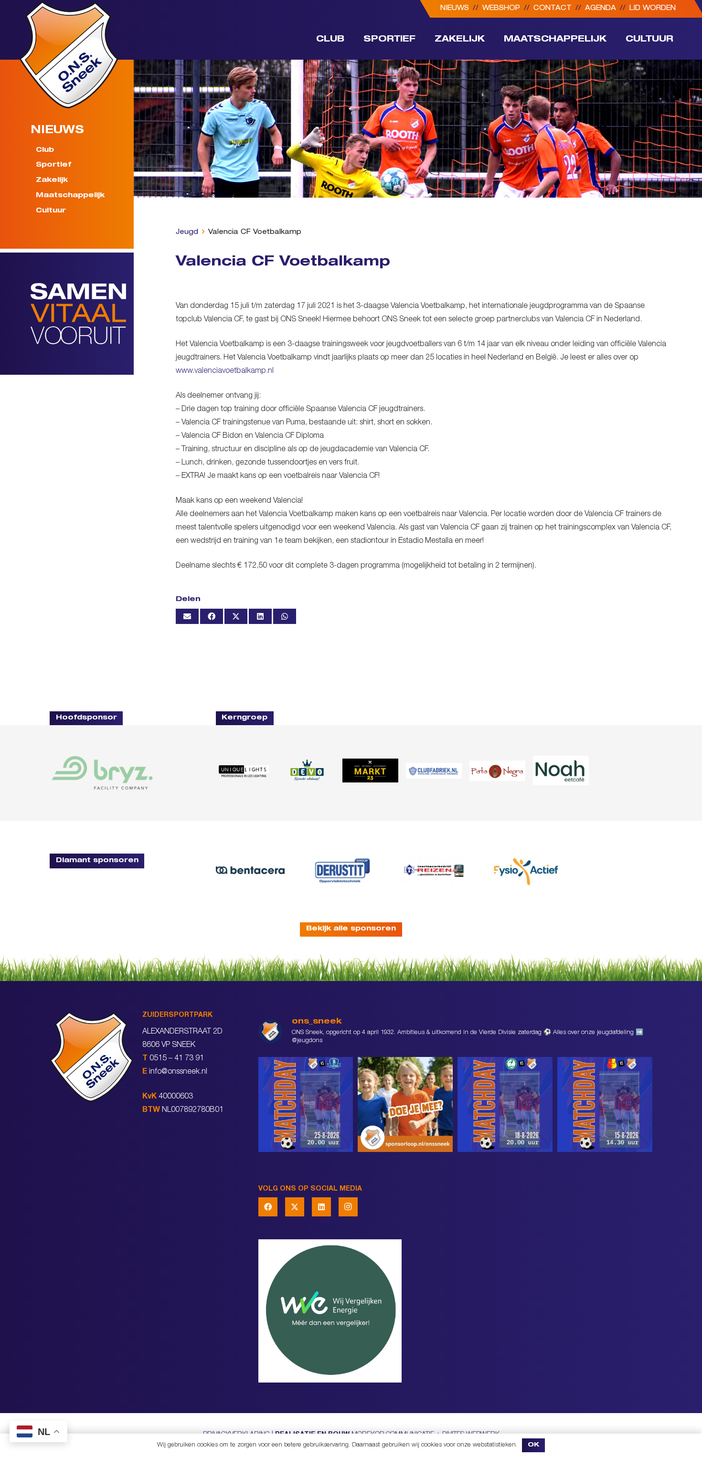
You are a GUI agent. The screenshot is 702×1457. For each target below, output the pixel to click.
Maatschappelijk (70, 196)
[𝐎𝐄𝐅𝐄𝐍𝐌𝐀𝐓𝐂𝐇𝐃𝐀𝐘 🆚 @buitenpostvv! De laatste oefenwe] (305, 1104)
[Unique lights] (244, 770)
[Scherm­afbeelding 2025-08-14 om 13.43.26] (561, 770)
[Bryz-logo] (102, 773)
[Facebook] (267, 1206)
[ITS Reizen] (434, 870)
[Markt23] (370, 770)
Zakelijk (52, 181)
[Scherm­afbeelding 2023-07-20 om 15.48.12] (342, 870)
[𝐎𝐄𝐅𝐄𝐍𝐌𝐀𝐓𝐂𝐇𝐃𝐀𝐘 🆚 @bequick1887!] (604, 1104)
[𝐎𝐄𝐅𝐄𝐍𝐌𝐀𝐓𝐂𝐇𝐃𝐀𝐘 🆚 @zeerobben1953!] (505, 1104)
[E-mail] (187, 616)
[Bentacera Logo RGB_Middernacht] (250, 870)
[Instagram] (348, 1206)
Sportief (53, 165)
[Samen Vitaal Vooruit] (82, 314)
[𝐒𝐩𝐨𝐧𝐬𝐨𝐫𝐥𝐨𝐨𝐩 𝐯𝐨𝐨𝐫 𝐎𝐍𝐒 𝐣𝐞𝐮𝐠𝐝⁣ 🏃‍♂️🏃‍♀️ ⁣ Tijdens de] (405, 1104)
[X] (294, 1206)
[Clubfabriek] (434, 771)
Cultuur (51, 211)
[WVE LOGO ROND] (455, 1311)
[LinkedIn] (321, 1206)
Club (45, 150)
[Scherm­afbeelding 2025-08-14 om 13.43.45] (497, 770)
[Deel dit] (211, 616)
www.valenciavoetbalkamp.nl (225, 371)
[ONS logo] (68, 54)
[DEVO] (307, 770)
